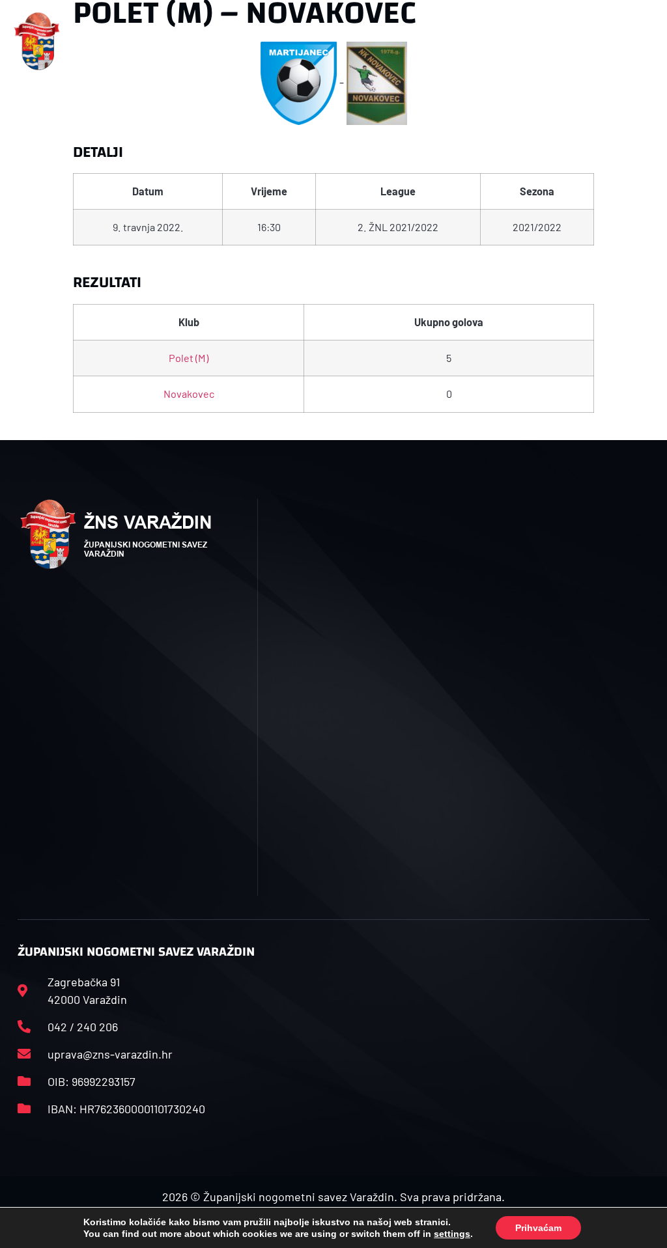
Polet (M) (188, 358)
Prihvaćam (538, 1228)
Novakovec (188, 393)
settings (452, 1233)
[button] (220, 41)
